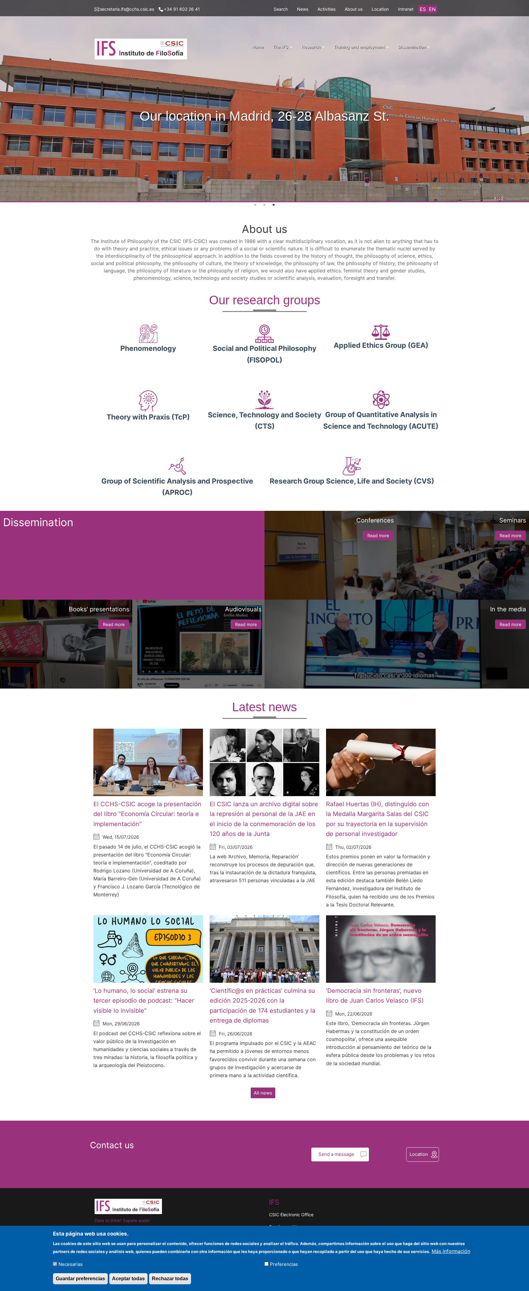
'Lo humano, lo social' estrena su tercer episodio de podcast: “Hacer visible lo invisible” (143, 1000)
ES (423, 9)
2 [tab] (264, 205)
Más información (451, 1251)
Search (281, 9)
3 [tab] (274, 205)
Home (258, 46)
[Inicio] (143, 49)
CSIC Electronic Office (291, 1214)
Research (311, 46)
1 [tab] (255, 205)
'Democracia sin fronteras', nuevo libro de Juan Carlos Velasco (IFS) (375, 995)
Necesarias (70, 1264)
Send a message (336, 1154)
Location (380, 9)
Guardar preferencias (80, 1278)
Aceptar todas (128, 1278)
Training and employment (360, 46)
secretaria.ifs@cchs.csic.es (127, 9)
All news (263, 1093)
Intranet (406, 9)
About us (353, 9)
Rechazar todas (170, 1278)
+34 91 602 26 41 (182, 9)
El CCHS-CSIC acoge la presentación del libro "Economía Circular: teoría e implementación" (147, 814)
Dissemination (412, 46)
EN (432, 9)
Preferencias (284, 1264)
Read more (378, 535)
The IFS (281, 46)
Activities (326, 9)
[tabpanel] (264, 101)
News (302, 9)
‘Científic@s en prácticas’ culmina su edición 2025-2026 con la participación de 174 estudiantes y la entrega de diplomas (262, 1005)
